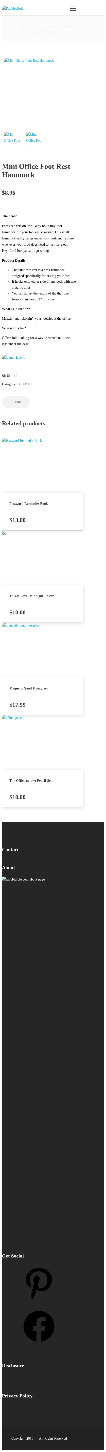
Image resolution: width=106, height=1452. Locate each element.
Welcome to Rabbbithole (22, 26)
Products (52, 26)
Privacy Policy (17, 1395)
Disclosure (13, 1365)
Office (24, 384)
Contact (10, 849)
